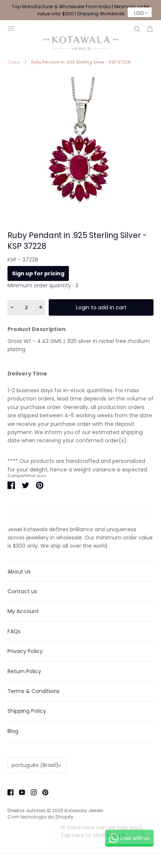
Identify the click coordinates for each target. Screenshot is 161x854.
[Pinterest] (42, 792)
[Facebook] (7, 792)
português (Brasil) (35, 765)
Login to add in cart (101, 307)
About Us (19, 571)
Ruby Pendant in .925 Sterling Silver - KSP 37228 (77, 240)
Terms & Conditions (33, 691)
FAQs (14, 631)
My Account (23, 611)
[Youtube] (19, 792)
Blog (12, 731)
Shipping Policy (26, 711)
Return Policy (24, 671)
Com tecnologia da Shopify (40, 817)
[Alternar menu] (11, 28)
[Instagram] (31, 792)
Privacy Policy (25, 651)
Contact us (22, 591)
